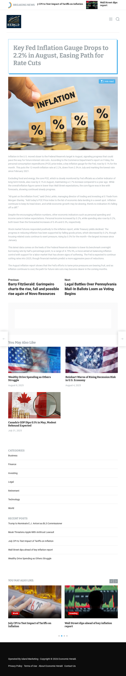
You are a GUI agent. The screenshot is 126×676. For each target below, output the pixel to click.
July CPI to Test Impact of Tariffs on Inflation (30, 541)
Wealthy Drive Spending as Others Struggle (29, 558)
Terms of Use (30, 666)
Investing (13, 473)
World (11, 508)
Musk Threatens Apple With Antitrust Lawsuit (31, 532)
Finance (12, 464)
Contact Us (70, 666)
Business (12, 455)
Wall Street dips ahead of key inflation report (30, 549)
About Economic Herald (51, 666)
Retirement (13, 490)
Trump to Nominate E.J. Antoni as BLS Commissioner (35, 523)
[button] (111, 581)
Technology (14, 499)
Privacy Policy (15, 666)
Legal (11, 482)
